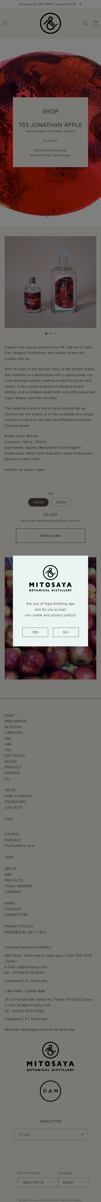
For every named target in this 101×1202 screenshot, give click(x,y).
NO (65, 632)
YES (35, 632)
